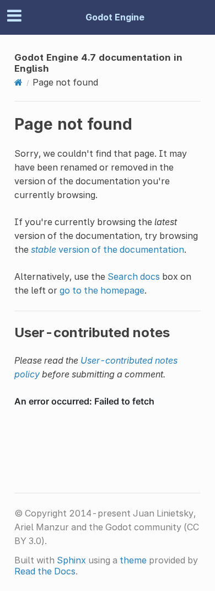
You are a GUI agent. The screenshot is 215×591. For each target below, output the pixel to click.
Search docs (134, 276)
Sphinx (71, 560)
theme (133, 560)
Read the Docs (45, 571)
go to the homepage (102, 290)
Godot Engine (114, 17)
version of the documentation (107, 249)
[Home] (18, 82)
